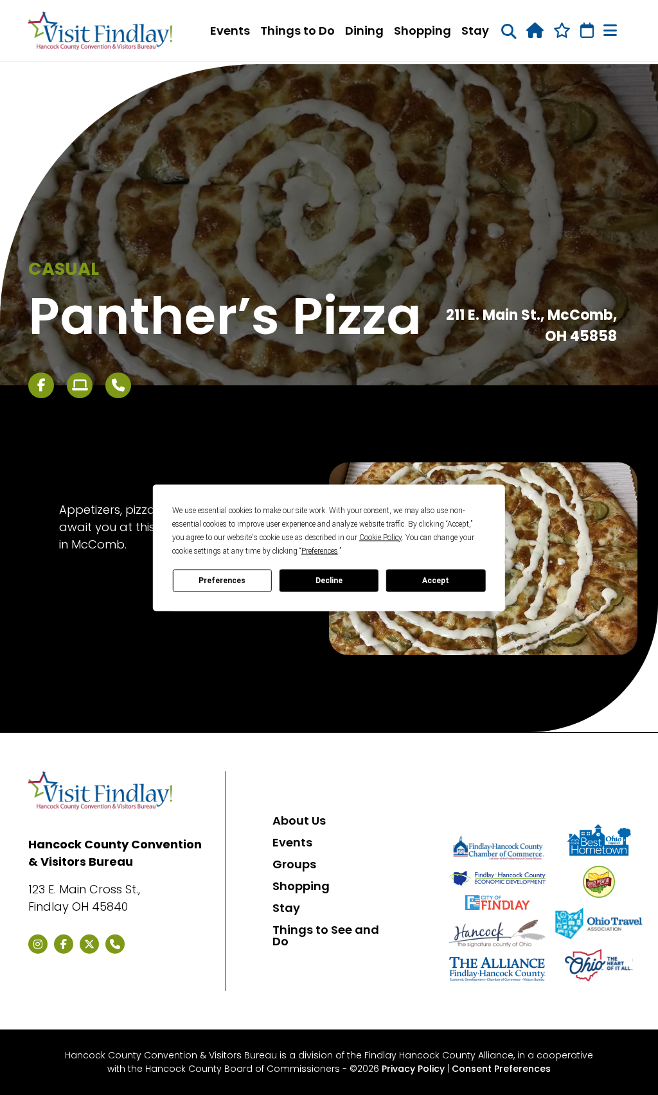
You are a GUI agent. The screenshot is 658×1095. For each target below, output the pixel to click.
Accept (435, 580)
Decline (329, 580)
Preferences (222, 580)
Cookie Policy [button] (380, 536)
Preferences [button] (319, 550)
